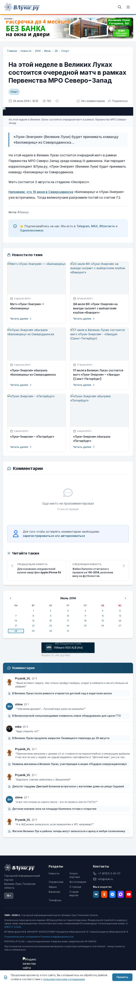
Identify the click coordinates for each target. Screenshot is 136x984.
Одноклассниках (32, 230)
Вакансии (54, 891)
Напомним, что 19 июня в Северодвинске (40, 192)
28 (56, 50)
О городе (75, 886)
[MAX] (121, 894)
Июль (47, 50)
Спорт (65, 50)
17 (68, 620)
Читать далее (19, 318)
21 (16, 625)
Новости (26, 50)
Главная (12, 50)
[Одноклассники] (104, 894)
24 (68, 625)
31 (68, 631)
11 (85, 615)
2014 (38, 50)
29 (33, 631)
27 (120, 625)
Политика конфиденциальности (56, 936)
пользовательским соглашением (64, 979)
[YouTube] (129, 894)
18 (85, 620)
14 (16, 620)
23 (50, 625)
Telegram (82, 226)
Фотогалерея (77, 881)
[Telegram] (112, 894)
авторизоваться (73, 536)
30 (50, 631)
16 (50, 620)
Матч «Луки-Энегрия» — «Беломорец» (27, 306)
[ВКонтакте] (96, 894)
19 (102, 620)
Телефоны (55, 900)
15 (33, 620)
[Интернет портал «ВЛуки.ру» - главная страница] (22, 7)
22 (33, 625)
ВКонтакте (107, 226)
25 (85, 625)
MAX (94, 226)
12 (103, 615)
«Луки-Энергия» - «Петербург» (32, 437)
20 (120, 620)
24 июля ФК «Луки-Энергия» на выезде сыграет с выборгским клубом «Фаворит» (95, 308)
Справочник (56, 881)
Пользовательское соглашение (21, 936)
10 (68, 615)
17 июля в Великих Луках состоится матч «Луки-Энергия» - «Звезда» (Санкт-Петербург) (98, 374)
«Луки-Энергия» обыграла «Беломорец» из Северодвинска (33, 372)
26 (102, 625)
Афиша (53, 886)
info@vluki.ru (105, 879)
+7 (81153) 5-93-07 (109, 873)
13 (120, 615)
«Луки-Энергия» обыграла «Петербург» (91, 439)
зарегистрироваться (38, 536)
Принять (122, 977)
